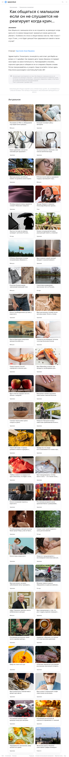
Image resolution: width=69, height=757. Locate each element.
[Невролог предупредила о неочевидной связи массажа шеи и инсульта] (48, 550)
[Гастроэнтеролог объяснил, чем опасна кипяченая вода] (48, 144)
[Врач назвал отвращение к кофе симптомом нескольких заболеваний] (48, 685)
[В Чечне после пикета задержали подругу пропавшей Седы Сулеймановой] (48, 171)
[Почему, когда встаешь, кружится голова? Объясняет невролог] (21, 198)
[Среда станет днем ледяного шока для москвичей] (48, 523)
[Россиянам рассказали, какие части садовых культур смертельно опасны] (21, 631)
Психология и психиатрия (26, 7)
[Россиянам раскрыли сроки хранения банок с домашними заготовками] (48, 496)
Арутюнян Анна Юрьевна (25, 51)
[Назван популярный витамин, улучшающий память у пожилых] (48, 225)
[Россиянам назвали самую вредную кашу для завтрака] (21, 713)
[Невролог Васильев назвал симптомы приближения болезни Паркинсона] (48, 415)
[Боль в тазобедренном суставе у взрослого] (21, 306)
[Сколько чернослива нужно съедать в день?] (21, 415)
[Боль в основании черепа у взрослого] (21, 496)
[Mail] (6, 2)
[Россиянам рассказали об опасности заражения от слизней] (48, 713)
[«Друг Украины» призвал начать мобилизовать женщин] (21, 604)
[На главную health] (11, 2)
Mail (3, 755)
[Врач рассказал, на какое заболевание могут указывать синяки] (21, 577)
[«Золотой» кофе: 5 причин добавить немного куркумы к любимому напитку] (21, 442)
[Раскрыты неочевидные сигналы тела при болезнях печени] (48, 333)
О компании (8, 755)
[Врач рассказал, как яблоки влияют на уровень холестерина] (21, 171)
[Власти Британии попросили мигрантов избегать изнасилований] (21, 333)
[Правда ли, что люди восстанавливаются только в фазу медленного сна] (48, 442)
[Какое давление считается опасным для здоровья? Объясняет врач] (21, 144)
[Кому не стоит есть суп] (21, 658)
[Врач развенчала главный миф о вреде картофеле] (21, 685)
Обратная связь (59, 755)
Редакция (31, 755)
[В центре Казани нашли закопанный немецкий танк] (21, 279)
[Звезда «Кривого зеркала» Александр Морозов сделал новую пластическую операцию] (48, 198)
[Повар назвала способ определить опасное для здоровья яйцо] (21, 360)
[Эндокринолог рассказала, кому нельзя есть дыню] (21, 740)
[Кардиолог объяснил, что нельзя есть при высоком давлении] (48, 631)
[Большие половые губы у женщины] (48, 117)
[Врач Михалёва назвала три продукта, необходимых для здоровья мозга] (48, 360)
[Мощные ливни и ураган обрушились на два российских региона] (48, 577)
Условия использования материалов (44, 755)
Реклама (14, 755)
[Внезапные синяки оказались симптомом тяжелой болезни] (48, 388)
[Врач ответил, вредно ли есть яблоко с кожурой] (21, 388)
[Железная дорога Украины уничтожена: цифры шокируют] (48, 740)
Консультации (13, 7)
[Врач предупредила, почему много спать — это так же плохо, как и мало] (48, 469)
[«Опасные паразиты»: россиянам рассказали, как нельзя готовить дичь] (48, 658)
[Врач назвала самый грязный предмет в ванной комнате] (48, 252)
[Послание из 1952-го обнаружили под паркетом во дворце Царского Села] (21, 117)
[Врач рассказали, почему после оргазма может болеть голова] (48, 306)
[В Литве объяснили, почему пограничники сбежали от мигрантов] (21, 252)
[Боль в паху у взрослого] (21, 550)
